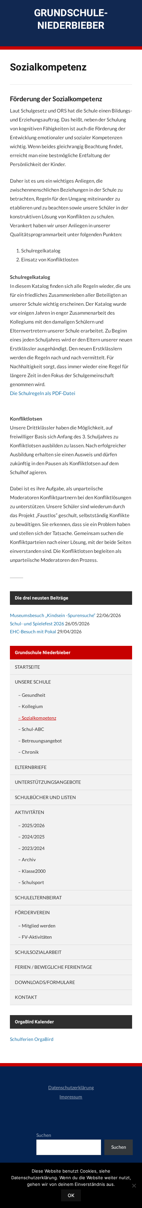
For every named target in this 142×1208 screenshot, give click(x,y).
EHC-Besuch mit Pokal (33, 631)
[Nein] (133, 1185)
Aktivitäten (29, 812)
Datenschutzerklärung (71, 1087)
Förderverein (32, 912)
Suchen (43, 1135)
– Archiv (27, 859)
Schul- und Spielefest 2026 (37, 623)
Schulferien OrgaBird (31, 1039)
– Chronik (28, 752)
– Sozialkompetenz (37, 718)
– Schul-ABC (31, 729)
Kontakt (26, 997)
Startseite (27, 667)
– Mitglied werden (36, 925)
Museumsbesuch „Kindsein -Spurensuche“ (52, 615)
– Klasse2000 (32, 871)
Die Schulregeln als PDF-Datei (42, 393)
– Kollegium (30, 706)
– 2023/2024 (31, 848)
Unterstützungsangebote (48, 782)
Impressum (70, 1096)
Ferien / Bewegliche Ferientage (53, 967)
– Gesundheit (31, 695)
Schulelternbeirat (38, 897)
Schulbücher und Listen (45, 797)
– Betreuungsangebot (40, 740)
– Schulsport (31, 882)
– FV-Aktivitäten (35, 937)
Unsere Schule (33, 682)
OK (71, 1195)
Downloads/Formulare (45, 982)
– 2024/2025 (31, 836)
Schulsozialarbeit (38, 952)
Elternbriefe (31, 767)
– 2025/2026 (31, 825)
